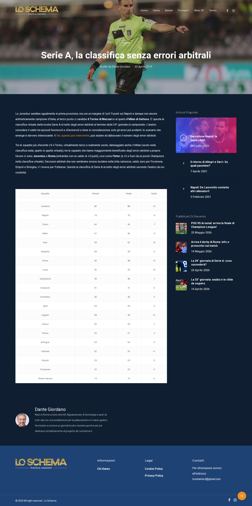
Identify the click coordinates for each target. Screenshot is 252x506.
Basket (169, 10)
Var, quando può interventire (72, 135)
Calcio (156, 10)
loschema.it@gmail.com (206, 479)
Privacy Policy (154, 475)
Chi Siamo (103, 468)
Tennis (213, 10)
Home (144, 10)
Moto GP (199, 10)
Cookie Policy (154, 468)
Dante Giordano (121, 66)
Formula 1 (183, 10)
